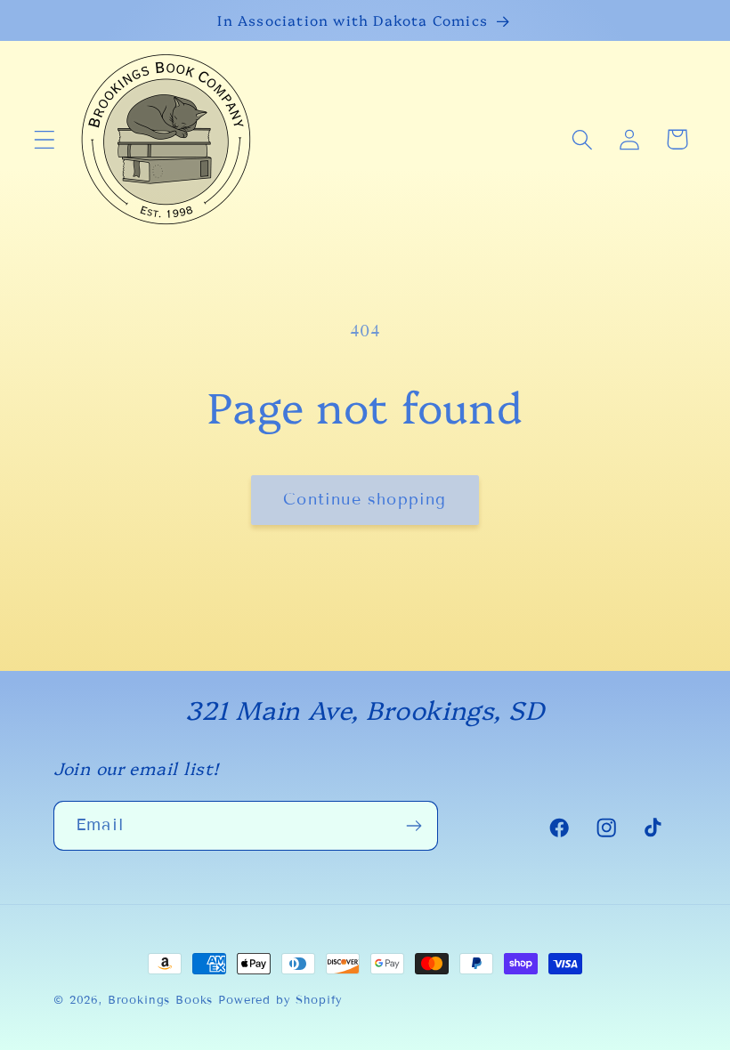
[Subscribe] (413, 826)
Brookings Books (161, 1000)
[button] (45, 139)
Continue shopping (364, 499)
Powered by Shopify (280, 1000)
